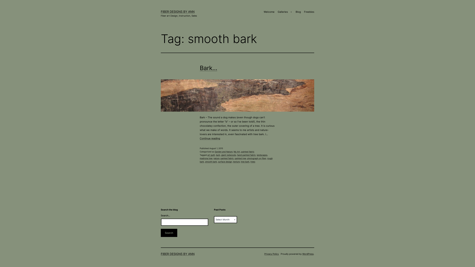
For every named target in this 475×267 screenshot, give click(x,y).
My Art (237, 151)
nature (216, 158)
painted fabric (247, 151)
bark (218, 155)
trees (252, 161)
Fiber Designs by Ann (178, 11)
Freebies (309, 11)
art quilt (211, 155)
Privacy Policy (271, 254)
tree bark (245, 161)
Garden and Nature (224, 151)
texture (236, 161)
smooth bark (211, 161)
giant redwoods (228, 155)
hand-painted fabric (246, 155)
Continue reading (210, 138)
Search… (165, 215)
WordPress (308, 254)
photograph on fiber (256, 158)
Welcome (269, 11)
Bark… (208, 68)
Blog (298, 11)
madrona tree (206, 158)
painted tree (240, 158)
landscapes (262, 155)
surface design (225, 161)
